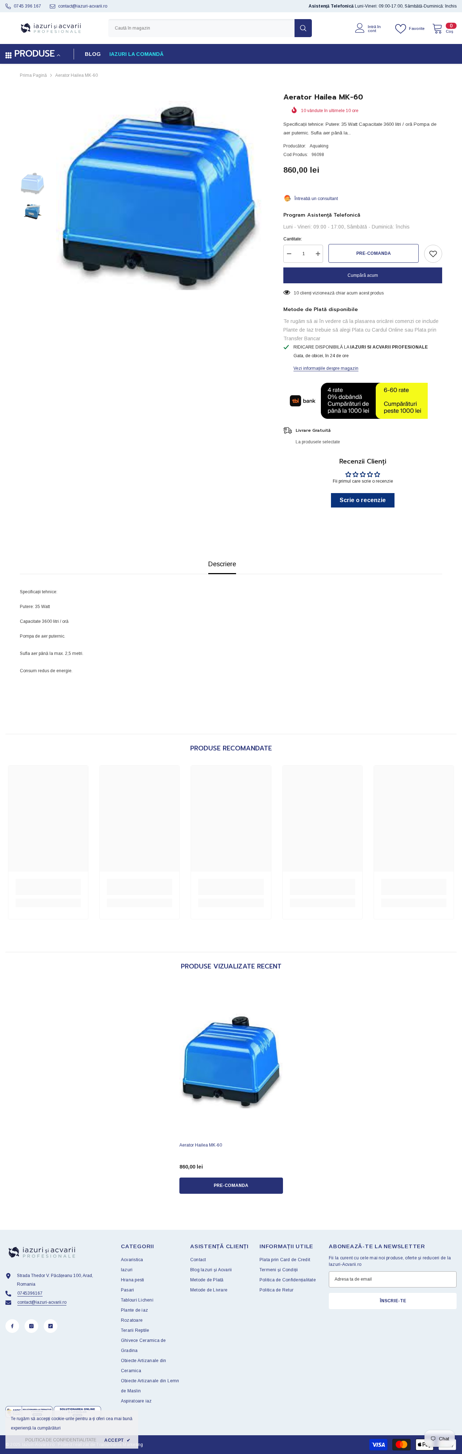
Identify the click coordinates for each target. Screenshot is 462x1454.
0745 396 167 (27, 6)
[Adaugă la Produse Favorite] (433, 254)
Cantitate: (292, 238)
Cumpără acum (363, 275)
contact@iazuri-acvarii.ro (82, 6)
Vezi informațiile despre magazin (325, 368)
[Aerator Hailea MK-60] (231, 1061)
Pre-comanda (373, 253)
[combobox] (201, 28)
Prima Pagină (33, 75)
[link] (48, 887)
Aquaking (319, 145)
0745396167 (30, 1293)
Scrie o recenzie (363, 500)
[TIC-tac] (50, 1326)
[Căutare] (210, 28)
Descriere (222, 564)
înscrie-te (393, 1300)
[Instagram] (31, 1326)
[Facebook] (12, 1326)
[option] (159, 196)
